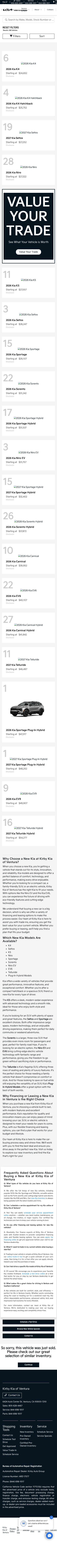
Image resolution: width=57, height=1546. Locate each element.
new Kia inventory (38, 1198)
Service (41, 1426)
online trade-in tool (15, 1257)
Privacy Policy (13, 1530)
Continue (28, 1365)
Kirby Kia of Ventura (6, 1530)
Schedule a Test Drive (28, 1322)
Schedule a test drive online (33, 1274)
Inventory (26, 1426)
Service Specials (44, 1436)
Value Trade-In (10, 1450)
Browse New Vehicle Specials (28, 1329)
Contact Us (28, 1336)
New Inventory (27, 1432)
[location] (53, 2)
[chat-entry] (49, 1535)
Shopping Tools (9, 1428)
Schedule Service (11, 1454)
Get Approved (9, 1446)
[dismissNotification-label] (51, 1517)
